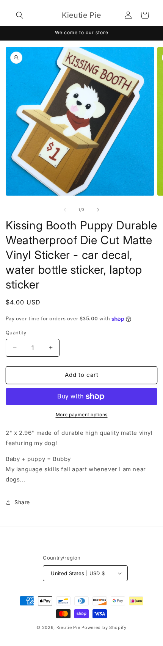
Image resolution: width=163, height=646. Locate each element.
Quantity (16, 332)
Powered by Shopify (104, 627)
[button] (19, 15)
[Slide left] (64, 209)
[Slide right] (98, 209)
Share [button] (22, 502)
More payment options (82, 414)
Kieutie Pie (68, 627)
